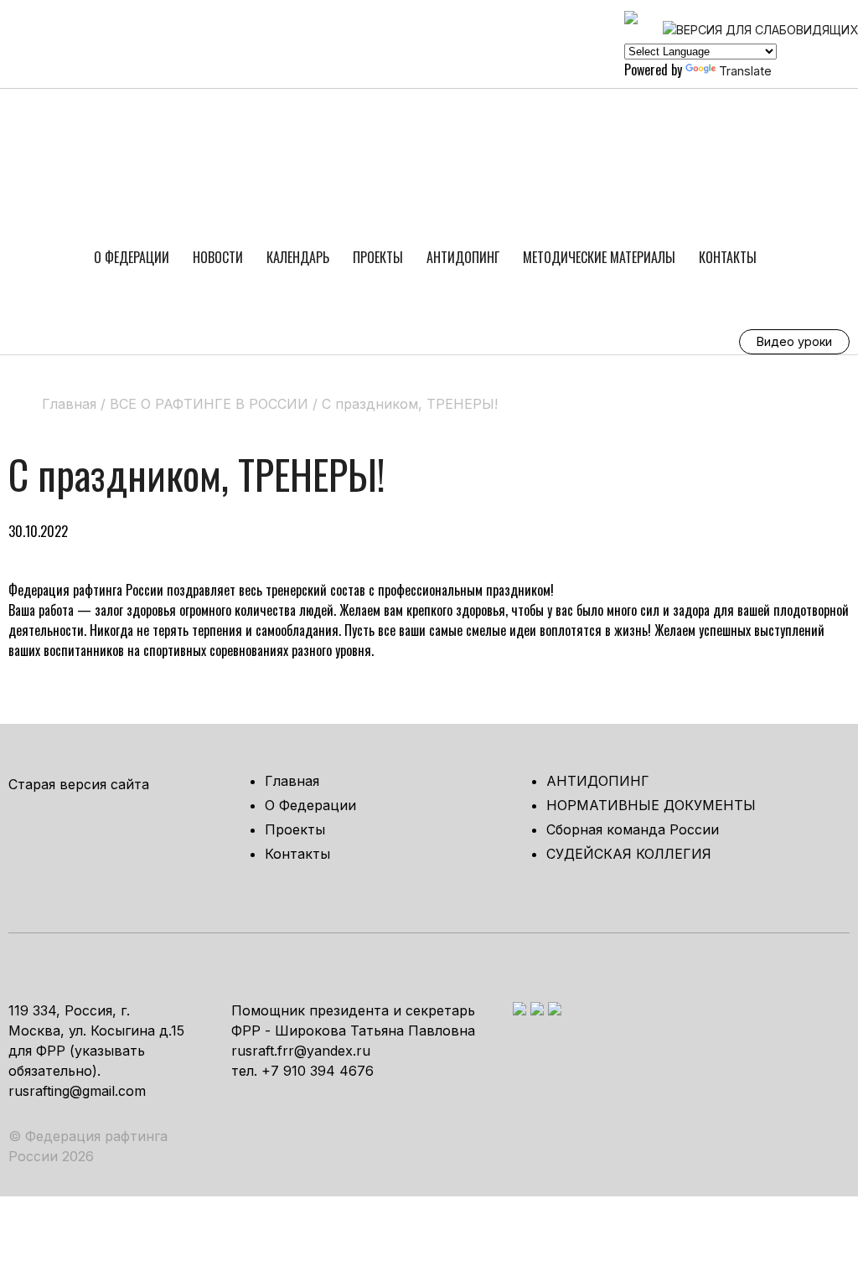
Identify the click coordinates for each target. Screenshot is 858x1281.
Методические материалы (599, 257)
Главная (292, 780)
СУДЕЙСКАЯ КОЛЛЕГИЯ (628, 853)
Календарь (297, 257)
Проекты (378, 257)
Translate (745, 71)
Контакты (728, 257)
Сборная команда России (632, 829)
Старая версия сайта (78, 784)
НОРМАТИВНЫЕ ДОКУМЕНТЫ (651, 805)
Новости (218, 257)
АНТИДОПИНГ (462, 257)
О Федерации (131, 257)
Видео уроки (794, 341)
